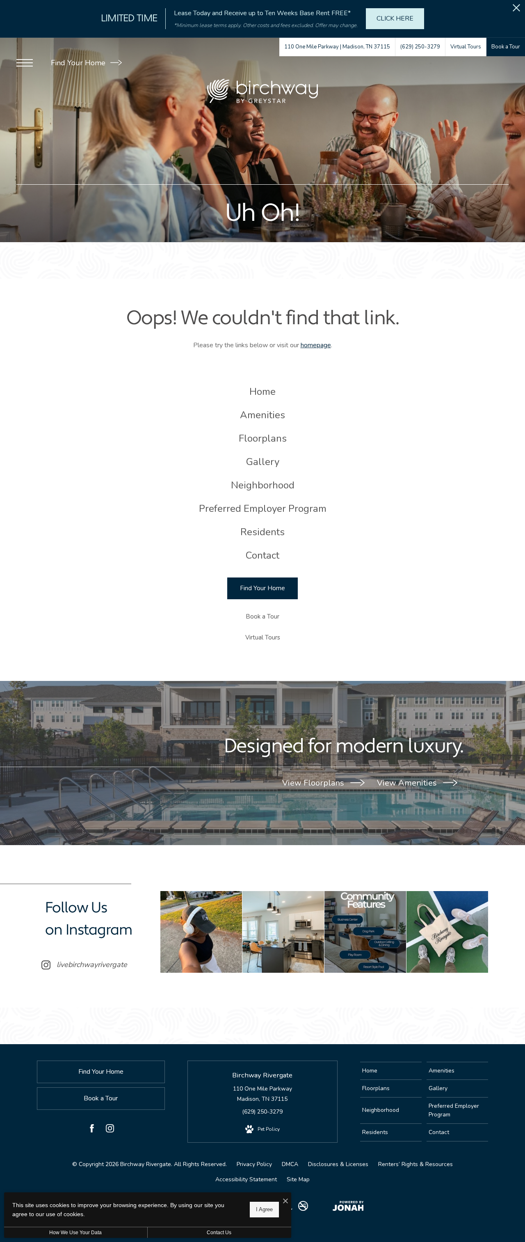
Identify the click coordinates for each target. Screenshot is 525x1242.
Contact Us (219, 1232)
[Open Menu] (24, 62)
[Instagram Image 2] (283, 932)
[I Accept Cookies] (285, 1202)
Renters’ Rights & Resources (415, 1164)
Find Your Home (79, 63)
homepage (316, 345)
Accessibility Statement (246, 1179)
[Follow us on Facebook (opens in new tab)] (92, 1130)
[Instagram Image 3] (365, 932)
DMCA (290, 1164)
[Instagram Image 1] (201, 932)
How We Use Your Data (75, 1232)
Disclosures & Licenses (338, 1164)
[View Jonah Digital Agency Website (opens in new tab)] (348, 1207)
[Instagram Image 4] (447, 932)
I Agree (264, 1209)
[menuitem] (263, 391)
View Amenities (408, 782)
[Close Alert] (516, 10)
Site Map (298, 1179)
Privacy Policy (254, 1164)
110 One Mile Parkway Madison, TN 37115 (262, 1094)
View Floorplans (314, 782)
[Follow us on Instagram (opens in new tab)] (110, 1130)
